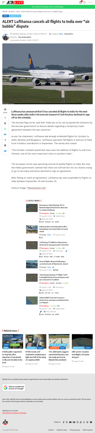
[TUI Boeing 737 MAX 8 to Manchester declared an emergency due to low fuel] (32, 245)
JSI (42, 238)
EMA (51, 257)
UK (64, 213)
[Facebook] (63, 422)
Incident (54, 348)
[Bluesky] (91, 422)
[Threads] (87, 422)
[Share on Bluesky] (5, 151)
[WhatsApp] (84, 422)
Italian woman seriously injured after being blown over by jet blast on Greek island (53, 229)
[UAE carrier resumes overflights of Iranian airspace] (82, 341)
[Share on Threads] (5, 145)
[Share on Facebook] (5, 117)
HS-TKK (47, 293)
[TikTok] (80, 422)
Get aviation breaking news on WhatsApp (47, 7)
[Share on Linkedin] (5, 134)
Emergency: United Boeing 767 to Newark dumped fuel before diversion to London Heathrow (53, 207)
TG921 (56, 293)
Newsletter (15, 16)
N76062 (48, 222)
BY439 (46, 257)
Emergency (45, 213)
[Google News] (74, 422)
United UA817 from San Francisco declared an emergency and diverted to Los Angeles (54, 300)
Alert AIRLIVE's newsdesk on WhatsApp (14, 413)
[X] (66, 422)
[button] (4, 2)
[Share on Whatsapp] (5, 129)
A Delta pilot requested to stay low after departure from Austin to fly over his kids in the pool (12, 357)
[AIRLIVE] (15, 2)
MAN (62, 257)
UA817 (57, 314)
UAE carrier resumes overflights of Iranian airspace (80, 354)
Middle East (78, 348)
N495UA (48, 314)
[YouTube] (70, 422)
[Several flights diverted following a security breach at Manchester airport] (32, 264)
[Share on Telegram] (5, 140)
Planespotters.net (37, 187)
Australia (31, 348)
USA (58, 306)
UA (53, 222)
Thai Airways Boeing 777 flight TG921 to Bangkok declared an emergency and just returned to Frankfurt (54, 277)
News (6, 16)
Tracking (58, 213)
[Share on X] (5, 123)
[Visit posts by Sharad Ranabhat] (5, 37)
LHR (42, 222)
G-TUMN (57, 257)
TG (52, 293)
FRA (42, 293)
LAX (42, 314)
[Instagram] (77, 422)
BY (42, 257)
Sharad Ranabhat (24, 37)
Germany (58, 283)
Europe (52, 213)
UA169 (57, 222)
